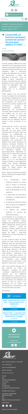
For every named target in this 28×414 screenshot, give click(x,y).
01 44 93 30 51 (8, 364)
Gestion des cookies (7, 395)
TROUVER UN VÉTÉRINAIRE (9, 380)
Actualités (5, 24)
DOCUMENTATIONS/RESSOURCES (11, 388)
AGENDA (4, 384)
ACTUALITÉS (5, 382)
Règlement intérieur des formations (11, 400)
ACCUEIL (4, 376)
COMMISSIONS (6, 386)
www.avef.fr (11, 159)
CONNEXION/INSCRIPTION (15, 14)
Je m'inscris (14, 309)
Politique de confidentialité (9, 393)
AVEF (3, 378)
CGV (3, 398)
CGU (3, 396)
